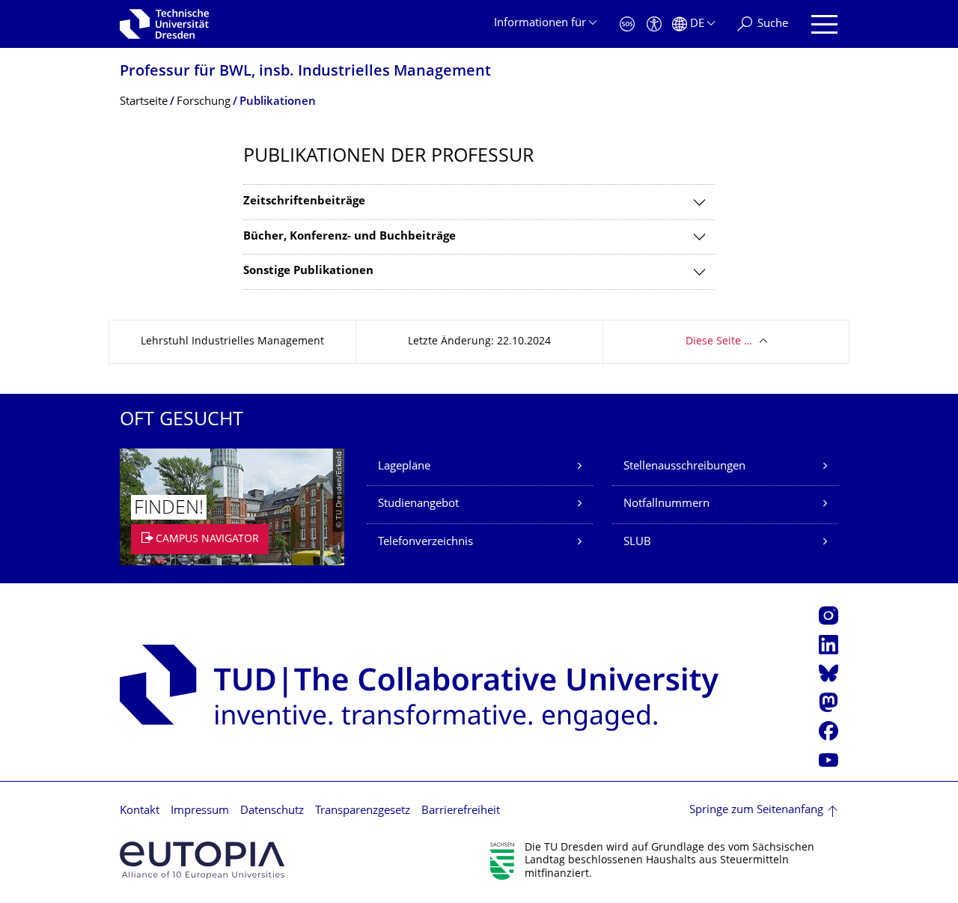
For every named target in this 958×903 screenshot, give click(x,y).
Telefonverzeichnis (425, 542)
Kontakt (139, 811)
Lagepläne (404, 466)
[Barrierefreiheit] (654, 24)
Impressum (200, 811)
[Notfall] (627, 24)
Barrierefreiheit (460, 811)
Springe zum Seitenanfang (756, 810)
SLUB (637, 542)
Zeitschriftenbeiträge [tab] (304, 201)
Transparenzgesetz (362, 811)
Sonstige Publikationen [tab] (308, 271)
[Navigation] (824, 24)
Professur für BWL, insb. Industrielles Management (305, 72)
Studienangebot (418, 504)
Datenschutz (272, 811)
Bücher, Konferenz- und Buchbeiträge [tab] (349, 237)
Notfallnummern (666, 504)
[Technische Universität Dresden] (164, 23)
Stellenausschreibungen (684, 466)
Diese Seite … (719, 342)
